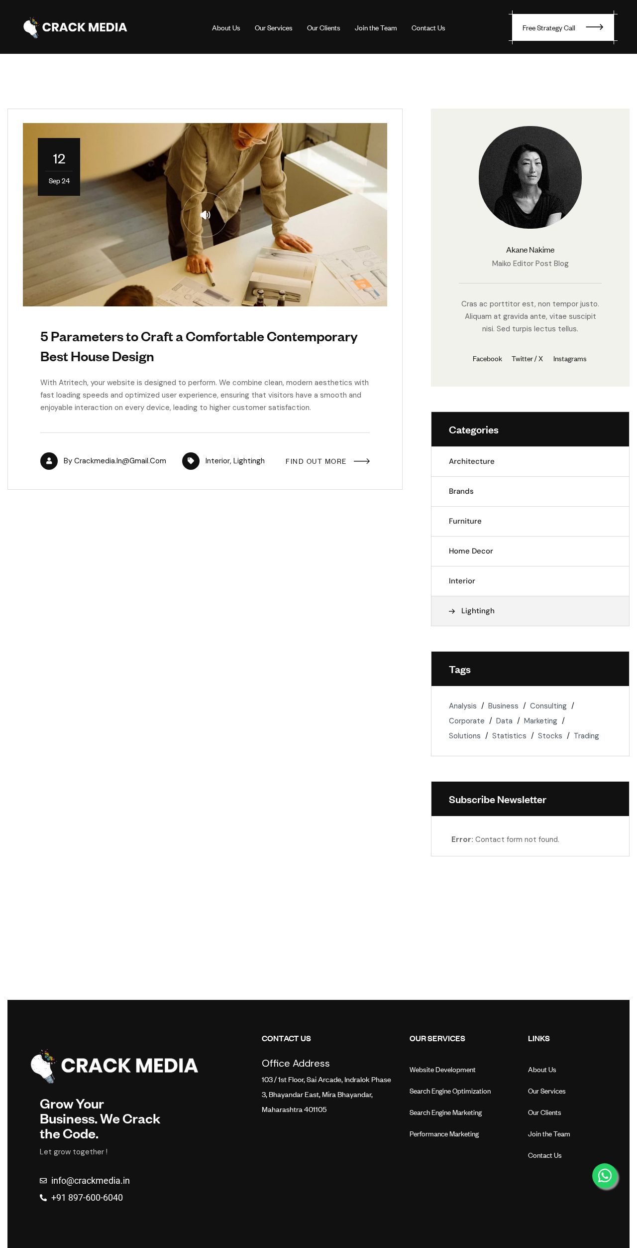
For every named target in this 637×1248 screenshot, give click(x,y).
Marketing (540, 721)
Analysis (463, 706)
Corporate (467, 721)
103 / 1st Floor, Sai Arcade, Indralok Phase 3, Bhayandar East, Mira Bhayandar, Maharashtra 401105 (326, 1094)
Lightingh (249, 461)
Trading (586, 736)
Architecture (472, 461)
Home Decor (471, 551)
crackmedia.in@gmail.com (120, 461)
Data (504, 721)
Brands (461, 491)
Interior (218, 461)
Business (503, 706)
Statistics (509, 736)
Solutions (465, 736)
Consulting (548, 706)
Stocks (550, 736)
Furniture (465, 521)
